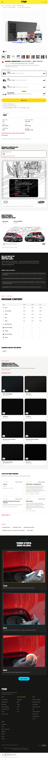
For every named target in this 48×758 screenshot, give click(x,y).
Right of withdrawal (5, 729)
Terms (3, 727)
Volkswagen (19, 699)
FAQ (33, 709)
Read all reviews (5, 515)
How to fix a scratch (36, 707)
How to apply (35, 704)
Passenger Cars (5, 702)
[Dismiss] (17, 754)
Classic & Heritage (5, 707)
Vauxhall (13, 5)
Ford (18, 709)
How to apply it (5, 135)
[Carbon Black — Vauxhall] (8, 57)
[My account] (42, 2)
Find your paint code (36, 702)
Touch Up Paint (8, 5)
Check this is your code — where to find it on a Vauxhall (13, 133)
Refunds (3, 734)
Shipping (3, 731)
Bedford (4, 351)
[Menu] (2, 2)
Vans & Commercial (5, 709)
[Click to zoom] (24, 31)
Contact (34, 718)
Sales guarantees (36, 716)
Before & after (35, 714)
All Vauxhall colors (6, 373)
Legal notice (4, 724)
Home (3, 5)
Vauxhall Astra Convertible (29, 527)
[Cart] (45, 2)
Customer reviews (36, 711)
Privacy (3, 736)
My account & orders (36, 699)
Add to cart (24, 100)
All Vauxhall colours (6, 527)
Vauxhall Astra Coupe (17, 527)
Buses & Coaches (5, 714)
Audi (18, 711)
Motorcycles (4, 704)
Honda (18, 707)
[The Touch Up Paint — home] (24, 2)
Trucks (3, 711)
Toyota (18, 704)
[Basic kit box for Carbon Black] (4, 57)
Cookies (3, 738)
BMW (18, 702)
